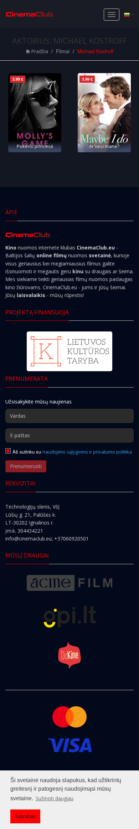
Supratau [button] (25, 816)
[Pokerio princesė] (34, 112)
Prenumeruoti (26, 466)
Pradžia (39, 51)
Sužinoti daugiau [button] (54, 798)
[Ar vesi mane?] (104, 112)
